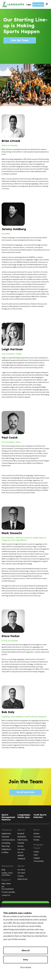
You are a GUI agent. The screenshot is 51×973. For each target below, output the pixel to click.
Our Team (21, 873)
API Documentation (8, 887)
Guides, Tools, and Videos (7, 874)
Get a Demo (38, 4)
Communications (8, 840)
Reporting (5, 846)
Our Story (21, 869)
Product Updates (8, 892)
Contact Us (6, 895)
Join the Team (20, 40)
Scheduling (6, 843)
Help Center (6, 883)
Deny (25, 959)
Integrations (6, 849)
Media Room (22, 879)
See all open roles (26, 792)
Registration (6, 833)
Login (28, 4)
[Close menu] (47, 4)
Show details (25, 967)
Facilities (5, 852)
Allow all (25, 950)
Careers (21, 876)
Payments (5, 836)
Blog (3, 869)
